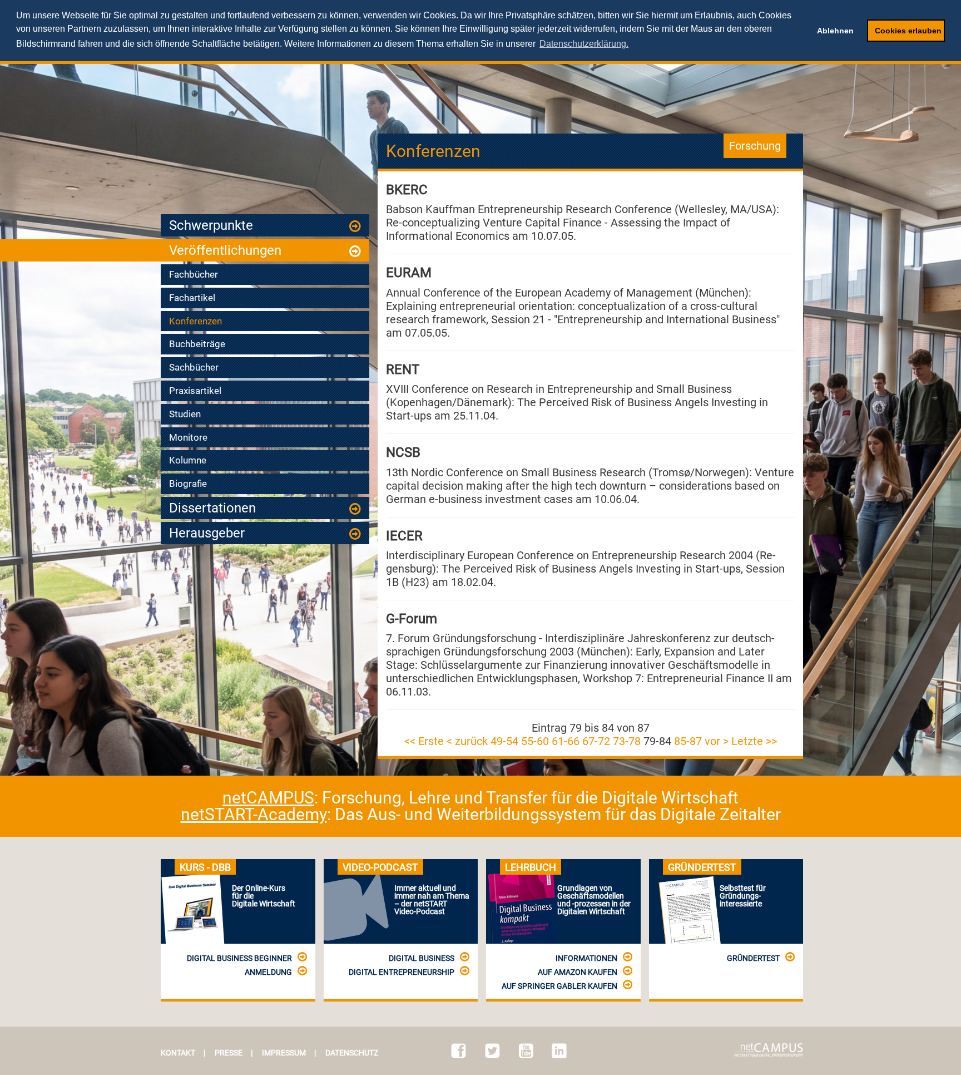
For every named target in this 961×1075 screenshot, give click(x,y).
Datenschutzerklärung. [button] (583, 43)
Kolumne (187, 460)
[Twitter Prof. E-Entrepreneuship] (492, 1050)
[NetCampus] (768, 1050)
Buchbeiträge (197, 343)
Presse (228, 1053)
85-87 (688, 741)
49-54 (504, 741)
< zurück (467, 741)
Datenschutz (351, 1053)
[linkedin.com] (559, 1050)
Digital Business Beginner (239, 958)
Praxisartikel (195, 390)
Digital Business (421, 958)
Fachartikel (192, 297)
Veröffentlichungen (225, 250)
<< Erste (424, 741)
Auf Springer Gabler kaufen (559, 986)
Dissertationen (212, 508)
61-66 (565, 741)
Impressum (284, 1053)
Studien (185, 414)
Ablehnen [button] (835, 30)
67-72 (596, 741)
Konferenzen (195, 321)
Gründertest (753, 958)
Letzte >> (754, 741)
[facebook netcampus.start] (458, 1050)
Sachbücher (194, 367)
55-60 (535, 741)
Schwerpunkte (211, 225)
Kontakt (178, 1053)
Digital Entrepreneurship (401, 972)
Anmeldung (268, 972)
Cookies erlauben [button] (908, 30)
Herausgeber (207, 533)
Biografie (188, 483)
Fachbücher (193, 274)
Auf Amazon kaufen (577, 972)
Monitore (188, 437)
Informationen (586, 958)
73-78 (627, 741)
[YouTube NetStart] (526, 1050)
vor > (717, 741)
